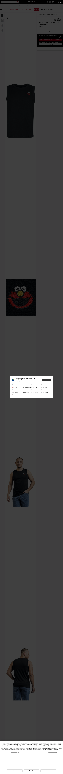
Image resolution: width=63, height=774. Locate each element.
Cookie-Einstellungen (15, 752)
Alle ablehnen (31, 770)
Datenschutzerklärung (52, 752)
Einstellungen (48, 770)
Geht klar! (15, 770)
